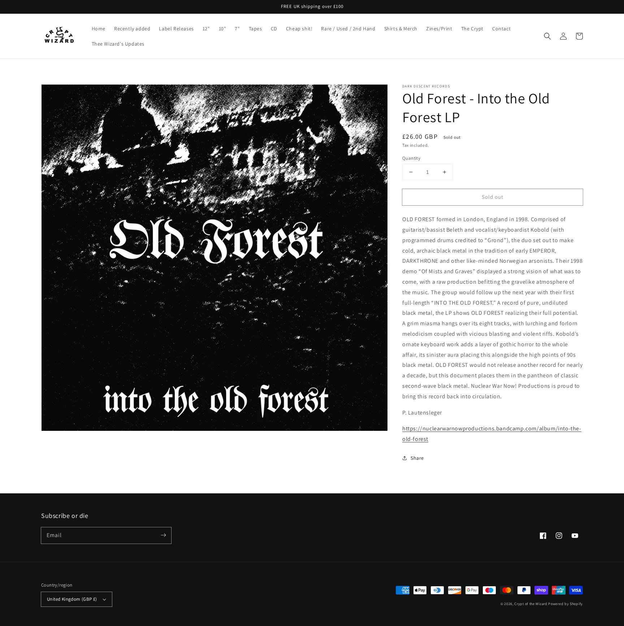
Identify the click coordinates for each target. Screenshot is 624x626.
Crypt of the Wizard (530, 603)
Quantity (411, 158)
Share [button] (417, 458)
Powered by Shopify (565, 603)
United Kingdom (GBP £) (72, 599)
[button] (547, 36)
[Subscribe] (163, 535)
